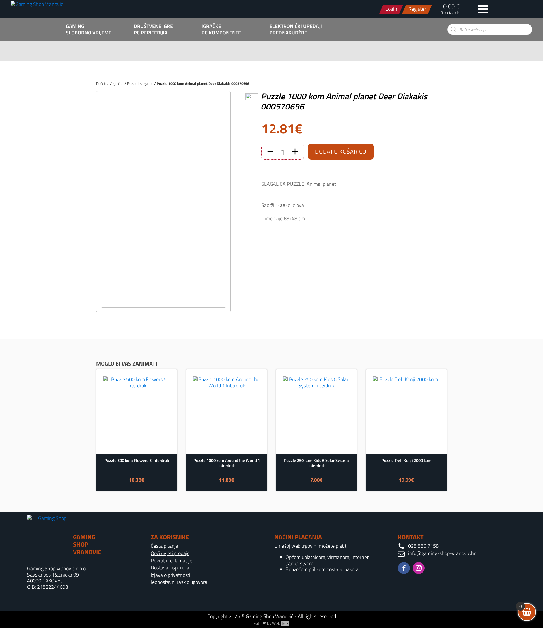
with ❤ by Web (271, 623)
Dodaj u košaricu (341, 151)
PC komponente (221, 32)
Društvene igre (153, 26)
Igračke (211, 26)
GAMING (75, 26)
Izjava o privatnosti (170, 575)
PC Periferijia (150, 32)
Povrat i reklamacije (171, 561)
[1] (163, 207)
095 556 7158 (423, 546)
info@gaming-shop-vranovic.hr (442, 553)
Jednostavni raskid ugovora (179, 582)
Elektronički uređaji (296, 26)
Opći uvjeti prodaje (170, 553)
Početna (102, 83)
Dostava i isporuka (170, 568)
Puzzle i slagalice (140, 83)
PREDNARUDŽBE (288, 32)
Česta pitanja (164, 546)
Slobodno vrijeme (88, 32)
